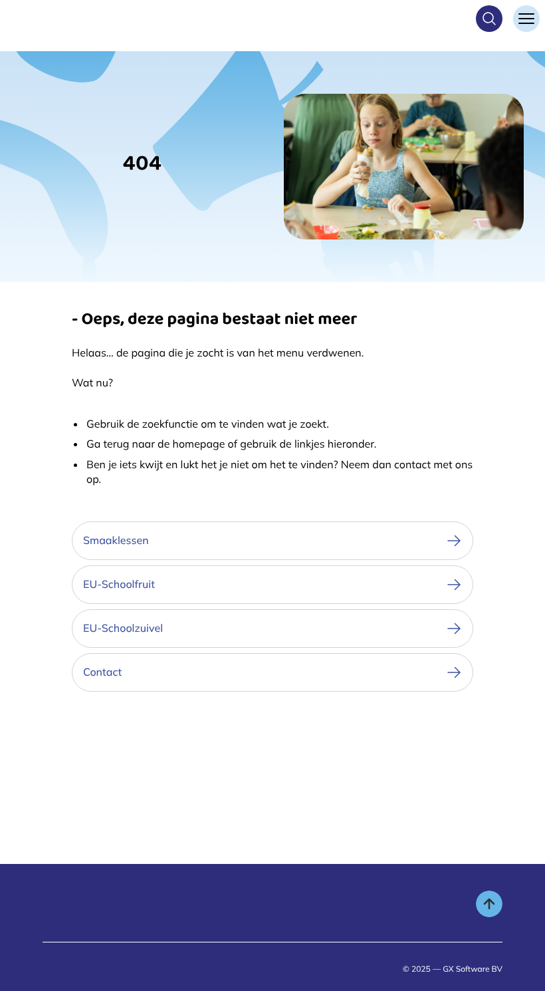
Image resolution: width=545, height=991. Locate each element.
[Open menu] (526, 18)
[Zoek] (489, 18)
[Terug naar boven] (489, 904)
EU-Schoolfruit (119, 584)
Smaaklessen (116, 540)
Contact (102, 671)
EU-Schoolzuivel (123, 628)
